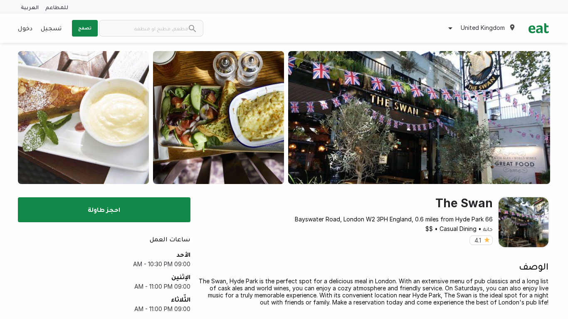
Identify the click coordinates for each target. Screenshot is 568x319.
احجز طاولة (104, 209)
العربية (30, 6)
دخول (25, 28)
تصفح (84, 28)
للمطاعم (56, 6)
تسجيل (51, 28)
